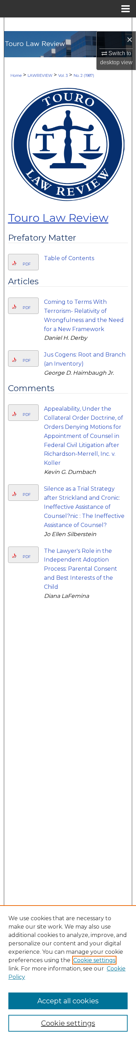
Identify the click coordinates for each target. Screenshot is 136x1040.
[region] (68, 972)
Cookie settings (94, 960)
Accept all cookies (68, 1001)
